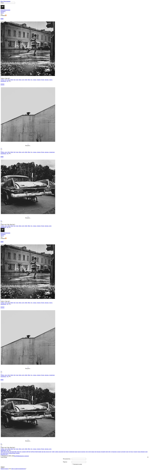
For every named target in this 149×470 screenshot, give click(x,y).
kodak (39, 451)
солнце (119, 451)
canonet (24, 451)
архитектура (62, 451)
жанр (76, 451)
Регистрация (7, 1)
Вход (2, 1)
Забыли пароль (5, 468)
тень (132, 451)
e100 (27, 451)
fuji (29, 451)
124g (8, 79)
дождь (50, 79)
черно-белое (5, 453)
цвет (146, 451)
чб (1, 453)
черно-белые (12, 453)
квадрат (83, 451)
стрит (127, 451)
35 (6, 451)
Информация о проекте (23, 456)
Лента (2, 12)
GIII (32, 451)
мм (95, 451)
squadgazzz (3, 81)
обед (109, 451)
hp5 (15, 79)
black (20, 79)
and (23, 79)
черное (39, 79)
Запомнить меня (77, 464)
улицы (34, 79)
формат (143, 451)
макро (93, 451)
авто (50, 226)
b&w (29, 79)
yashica (2, 79)
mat (6, 79)
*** (2, 19)
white (25, 79)
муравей (103, 451)
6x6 (8, 451)
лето (87, 451)
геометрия (52, 152)
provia (47, 451)
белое (42, 79)
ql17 (50, 451)
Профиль (3, 11)
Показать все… (5, 454)
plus (17, 79)
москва (47, 79)
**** (2, 84)
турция (135, 451)
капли (79, 451)
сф (129, 451)
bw (31, 79)
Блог (15, 456)
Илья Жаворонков (5, 10)
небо (106, 451)
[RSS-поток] (5, 15)
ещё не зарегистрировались (18, 468)
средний (123, 451)
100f (2, 451)
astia (13, 451)
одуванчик (114, 451)
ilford (11, 79)
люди (89, 451)
